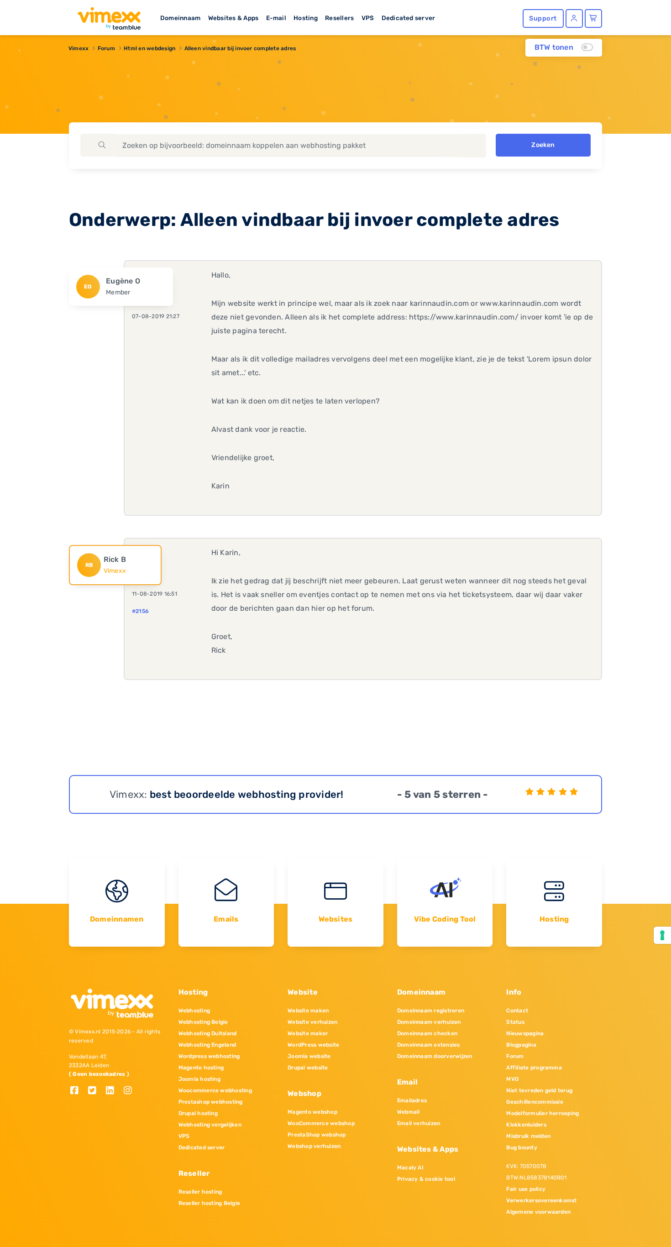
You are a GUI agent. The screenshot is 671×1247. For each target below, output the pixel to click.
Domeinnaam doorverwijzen (434, 1056)
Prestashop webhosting (210, 1102)
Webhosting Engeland (207, 1045)
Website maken (308, 1010)
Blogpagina (521, 1045)
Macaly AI (410, 1167)
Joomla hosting (199, 1079)
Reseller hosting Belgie (209, 1203)
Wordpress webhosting (209, 1056)
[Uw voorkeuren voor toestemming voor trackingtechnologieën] (662, 935)
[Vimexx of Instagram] (130, 1091)
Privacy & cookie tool (426, 1179)
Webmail (408, 1112)
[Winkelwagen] (593, 18)
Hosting (306, 17)
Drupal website (308, 1067)
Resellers (339, 17)
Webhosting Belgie (203, 1022)
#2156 (140, 611)
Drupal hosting (198, 1113)
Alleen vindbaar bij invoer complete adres (240, 48)
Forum (106, 48)
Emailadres (412, 1100)
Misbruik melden (528, 1136)
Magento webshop (312, 1112)
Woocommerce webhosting (215, 1090)
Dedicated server (408, 17)
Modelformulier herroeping (542, 1113)
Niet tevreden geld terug (539, 1090)
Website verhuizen (312, 1022)
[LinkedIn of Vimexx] (113, 1091)
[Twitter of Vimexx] (96, 1091)
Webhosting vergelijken (209, 1124)
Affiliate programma (534, 1067)
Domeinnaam (180, 17)
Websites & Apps (233, 17)
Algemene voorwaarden (538, 1212)
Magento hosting (201, 1067)
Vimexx (78, 48)
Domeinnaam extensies (428, 1045)
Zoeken (543, 145)
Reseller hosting (200, 1192)
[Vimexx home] (105, 16)
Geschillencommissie (534, 1102)
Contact (517, 1010)
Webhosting (194, 1010)
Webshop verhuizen (314, 1146)
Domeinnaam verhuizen (429, 1022)
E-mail (276, 17)
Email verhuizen (418, 1123)
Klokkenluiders (526, 1124)
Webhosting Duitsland (207, 1033)
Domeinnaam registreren (430, 1010)
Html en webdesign (149, 48)
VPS (368, 17)
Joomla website (309, 1056)
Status (515, 1022)
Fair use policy (525, 1189)
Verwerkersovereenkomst (541, 1200)
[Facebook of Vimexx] (78, 1091)
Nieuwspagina (525, 1033)
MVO (512, 1079)
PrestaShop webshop (317, 1135)
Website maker (308, 1033)
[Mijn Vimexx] (574, 18)
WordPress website (313, 1045)
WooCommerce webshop (321, 1123)
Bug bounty (521, 1147)
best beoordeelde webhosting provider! (247, 794)
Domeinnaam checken (427, 1033)
